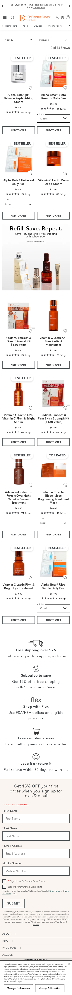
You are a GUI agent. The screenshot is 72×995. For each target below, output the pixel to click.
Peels (25, 25)
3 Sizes (41, 114)
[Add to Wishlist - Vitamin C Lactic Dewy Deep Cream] (65, 173)
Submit (13, 903)
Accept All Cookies (49, 988)
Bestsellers (11, 25)
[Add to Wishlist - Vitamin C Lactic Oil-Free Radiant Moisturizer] (65, 331)
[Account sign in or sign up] (57, 18)
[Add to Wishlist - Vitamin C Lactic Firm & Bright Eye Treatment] (30, 578)
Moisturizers (55, 25)
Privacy (36, 924)
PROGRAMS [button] (9, 947)
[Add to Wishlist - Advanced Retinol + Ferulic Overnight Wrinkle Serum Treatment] (30, 485)
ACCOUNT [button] (8, 954)
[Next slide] (69, 26)
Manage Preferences (18, 988)
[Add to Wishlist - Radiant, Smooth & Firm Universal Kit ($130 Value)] (30, 331)
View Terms (60, 922)
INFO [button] (5, 940)
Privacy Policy (54, 891)
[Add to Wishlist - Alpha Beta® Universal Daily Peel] (30, 173)
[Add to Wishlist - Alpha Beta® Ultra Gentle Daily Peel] (65, 578)
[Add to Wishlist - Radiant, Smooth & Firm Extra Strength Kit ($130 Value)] (65, 408)
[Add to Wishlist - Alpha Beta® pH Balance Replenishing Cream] (30, 88)
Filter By (9, 39)
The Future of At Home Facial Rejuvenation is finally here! (36, 6)
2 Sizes (41, 519)
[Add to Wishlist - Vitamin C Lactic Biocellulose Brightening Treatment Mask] (65, 485)
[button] (2, 6)
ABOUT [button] (6, 933)
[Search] (12, 18)
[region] (36, 977)
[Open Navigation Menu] (5, 18)
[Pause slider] (64, 6)
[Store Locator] (62, 18)
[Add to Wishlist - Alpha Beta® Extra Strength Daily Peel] (65, 88)
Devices (38, 25)
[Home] (35, 18)
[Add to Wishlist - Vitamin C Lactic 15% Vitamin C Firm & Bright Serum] (30, 408)
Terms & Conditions (54, 979)
